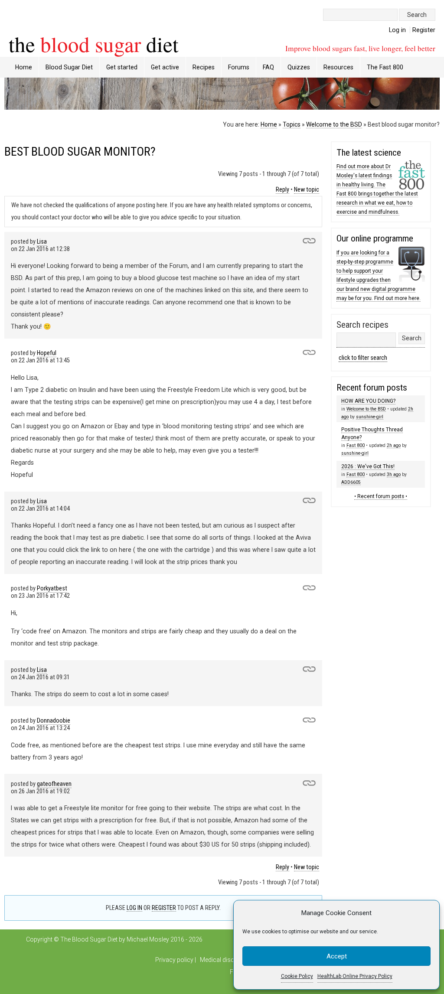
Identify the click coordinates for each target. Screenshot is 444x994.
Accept (336, 956)
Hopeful (46, 353)
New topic (306, 189)
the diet (94, 43)
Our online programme (374, 238)
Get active (165, 67)
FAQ (268, 67)
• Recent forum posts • (380, 496)
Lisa (42, 241)
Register (423, 29)
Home (23, 67)
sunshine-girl (369, 416)
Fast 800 (355, 445)
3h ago (394, 474)
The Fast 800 (385, 67)
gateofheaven (54, 784)
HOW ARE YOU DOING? (368, 401)
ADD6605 (351, 482)
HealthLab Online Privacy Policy (354, 976)
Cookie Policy (297, 976)
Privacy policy (174, 959)
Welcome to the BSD (334, 124)
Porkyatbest (52, 588)
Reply (282, 189)
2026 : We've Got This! (368, 466)
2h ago (394, 445)
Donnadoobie (53, 720)
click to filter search (363, 358)
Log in (397, 29)
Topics (291, 124)
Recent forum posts (371, 387)
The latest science (368, 152)
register (164, 907)
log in (134, 907)
